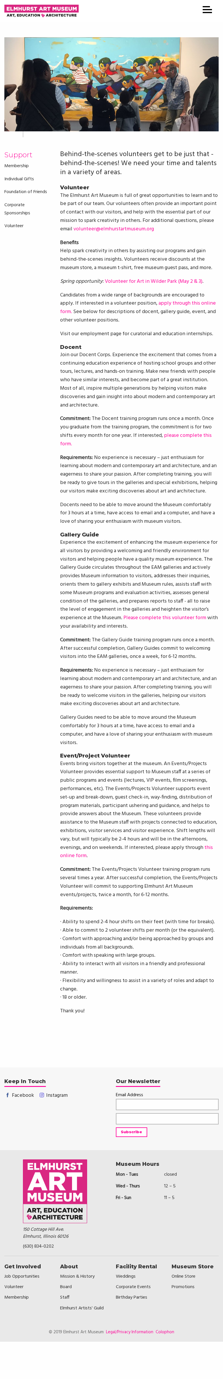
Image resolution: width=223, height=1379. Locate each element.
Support (18, 155)
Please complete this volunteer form (164, 618)
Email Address (129, 1095)
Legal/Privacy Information (129, 1332)
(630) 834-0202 (38, 1246)
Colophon (165, 1332)
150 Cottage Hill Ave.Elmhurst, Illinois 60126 (45, 1233)
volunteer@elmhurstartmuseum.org (113, 229)
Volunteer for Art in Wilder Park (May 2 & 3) (153, 281)
